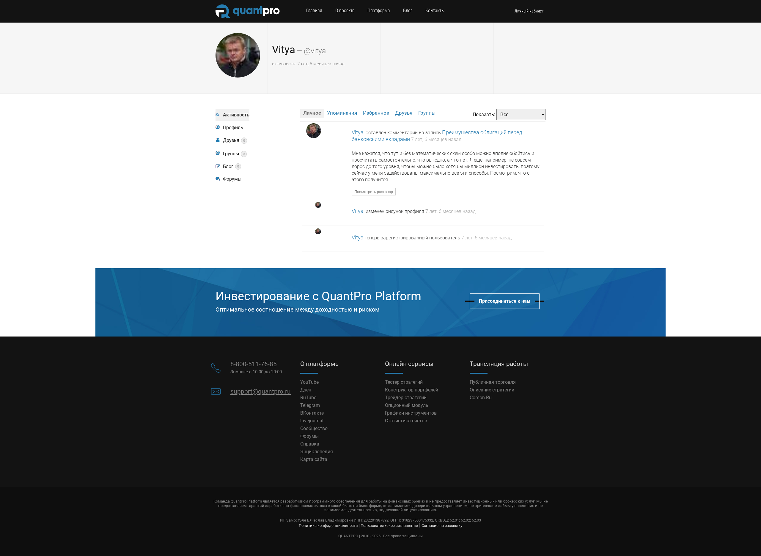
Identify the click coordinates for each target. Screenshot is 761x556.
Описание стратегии (492, 390)
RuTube (308, 397)
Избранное (376, 113)
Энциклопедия (316, 451)
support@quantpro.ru (260, 391)
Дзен (305, 390)
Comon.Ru (481, 397)
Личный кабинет (529, 11)
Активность (236, 115)
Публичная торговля (493, 382)
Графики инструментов (411, 413)
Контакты (434, 10)
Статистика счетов (406, 421)
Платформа (378, 10)
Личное (312, 113)
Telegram (310, 405)
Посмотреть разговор (373, 191)
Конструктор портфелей (411, 390)
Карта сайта (313, 459)
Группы (234, 154)
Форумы (232, 179)
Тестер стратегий (404, 382)
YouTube (309, 382)
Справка (309, 444)
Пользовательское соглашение (389, 525)
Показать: (484, 114)
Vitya (283, 50)
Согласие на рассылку (442, 525)
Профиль (233, 127)
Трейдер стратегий (406, 397)
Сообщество (314, 428)
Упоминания (342, 113)
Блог (407, 10)
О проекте (344, 10)
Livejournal (311, 421)
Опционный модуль (406, 405)
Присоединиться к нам (504, 301)
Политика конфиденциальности (328, 525)
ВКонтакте (312, 413)
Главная (314, 10)
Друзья (234, 140)
